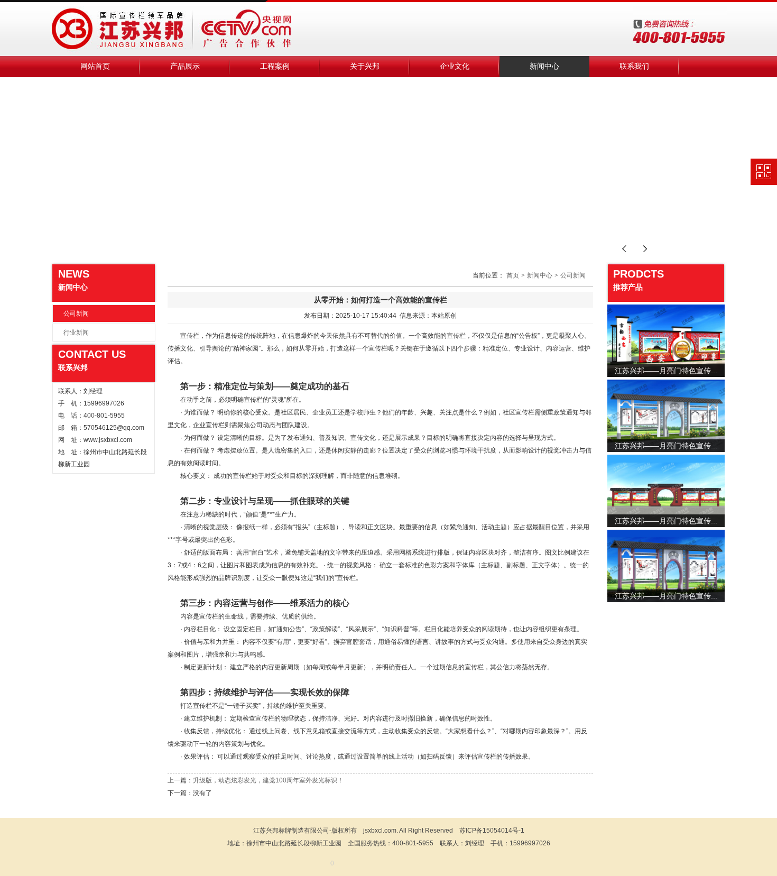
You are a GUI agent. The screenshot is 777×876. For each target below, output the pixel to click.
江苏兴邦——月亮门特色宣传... (666, 370)
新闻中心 (544, 66)
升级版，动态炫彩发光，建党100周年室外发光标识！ (268, 780)
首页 (512, 275)
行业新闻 (76, 332)
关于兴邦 (365, 66)
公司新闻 (76, 313)
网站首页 (95, 66)
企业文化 (454, 66)
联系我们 (634, 66)
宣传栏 (189, 335)
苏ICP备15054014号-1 (491, 830)
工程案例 (275, 66)
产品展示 (185, 66)
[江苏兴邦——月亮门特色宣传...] (666, 340)
